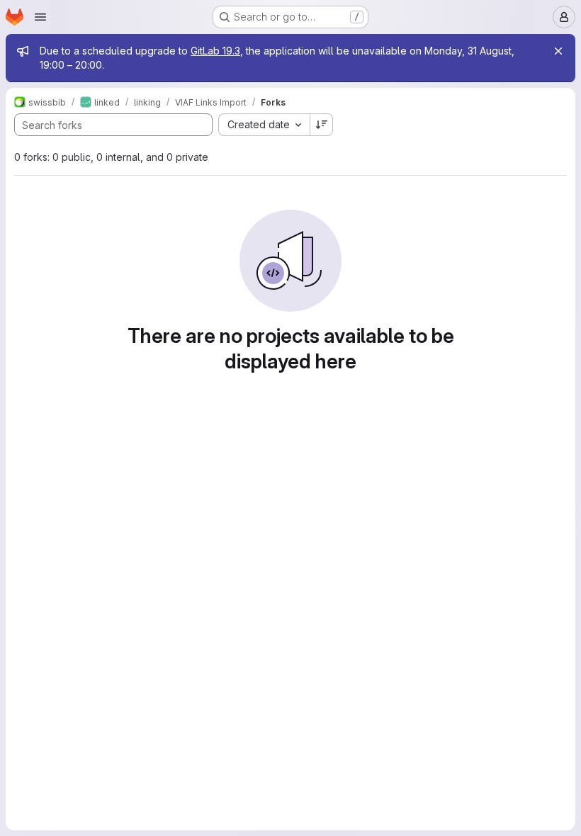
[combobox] (264, 124)
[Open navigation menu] (40, 17)
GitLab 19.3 (215, 51)
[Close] (558, 51)
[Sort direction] (321, 124)
